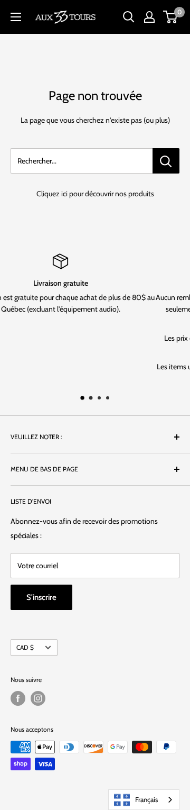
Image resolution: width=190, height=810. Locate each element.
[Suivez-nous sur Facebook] (18, 698)
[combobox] (143, 799)
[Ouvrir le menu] (16, 17)
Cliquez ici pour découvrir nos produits (95, 193)
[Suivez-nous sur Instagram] (38, 698)
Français (146, 799)
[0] (170, 17)
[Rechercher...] (166, 161)
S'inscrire (41, 597)
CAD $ (25, 647)
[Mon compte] (149, 17)
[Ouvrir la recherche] (129, 17)
